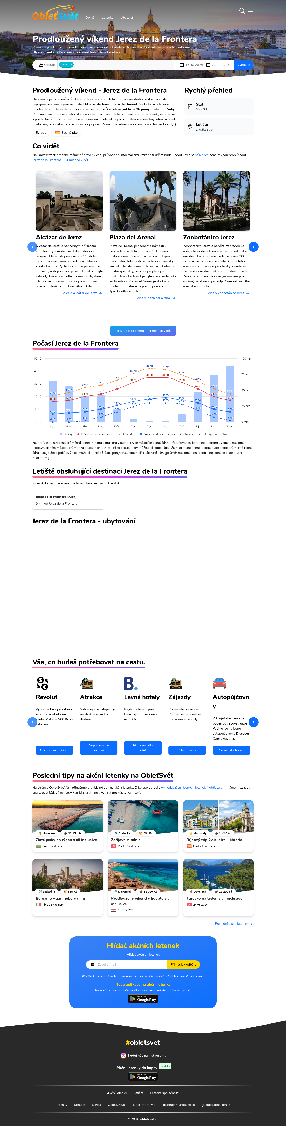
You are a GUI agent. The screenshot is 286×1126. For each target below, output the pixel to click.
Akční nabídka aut (231, 750)
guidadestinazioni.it (216, 1105)
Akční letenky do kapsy (143, 1067)
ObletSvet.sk (117, 1105)
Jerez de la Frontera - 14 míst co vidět (60, 160)
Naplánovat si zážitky (99, 748)
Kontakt (79, 1105)
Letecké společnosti (164, 1093)
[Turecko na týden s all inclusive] (218, 875)
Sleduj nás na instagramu (146, 1055)
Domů (90, 17)
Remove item (71, 64)
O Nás (96, 1105)
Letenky (107, 17)
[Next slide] (254, 247)
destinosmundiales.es (179, 1105)
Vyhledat (243, 64)
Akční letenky (117, 1093)
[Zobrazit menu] (250, 11)
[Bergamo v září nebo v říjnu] (67, 875)
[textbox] (76, 65)
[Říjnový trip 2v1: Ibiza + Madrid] (218, 817)
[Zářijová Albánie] (143, 817)
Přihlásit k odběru (184, 964)
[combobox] (115, 65)
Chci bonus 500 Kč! (54, 750)
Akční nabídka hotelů (143, 748)
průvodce (202, 155)
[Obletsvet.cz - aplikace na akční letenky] (143, 998)
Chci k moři (187, 750)
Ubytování (127, 17)
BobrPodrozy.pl (144, 1105)
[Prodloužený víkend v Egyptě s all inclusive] (143, 875)
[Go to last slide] (32, 247)
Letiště (138, 1093)
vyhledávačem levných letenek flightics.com (193, 787)
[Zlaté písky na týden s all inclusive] (67, 817)
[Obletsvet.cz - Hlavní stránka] (55, 11)
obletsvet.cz (149, 1119)
